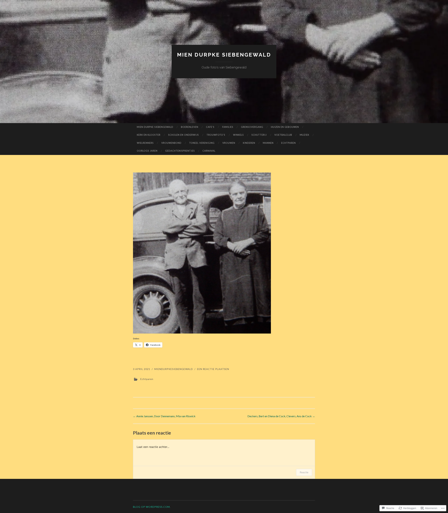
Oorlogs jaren (147, 150)
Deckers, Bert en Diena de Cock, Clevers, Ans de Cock (281, 416)
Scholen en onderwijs (183, 134)
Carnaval (208, 150)
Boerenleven (189, 127)
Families (227, 127)
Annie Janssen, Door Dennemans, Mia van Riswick (164, 416)
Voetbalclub (283, 134)
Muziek (304, 134)
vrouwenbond (171, 142)
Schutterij (259, 134)
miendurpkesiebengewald (173, 369)
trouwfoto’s (215, 134)
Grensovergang (252, 127)
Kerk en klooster (148, 134)
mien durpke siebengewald (155, 127)
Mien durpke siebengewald (224, 55)
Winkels (238, 134)
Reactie (304, 472)
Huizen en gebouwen (285, 127)
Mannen (268, 142)
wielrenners (145, 142)
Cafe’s (210, 127)
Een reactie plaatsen (213, 369)
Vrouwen (228, 142)
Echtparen (288, 142)
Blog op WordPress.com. (151, 506)
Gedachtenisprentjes (180, 150)
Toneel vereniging (202, 142)
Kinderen (249, 142)
